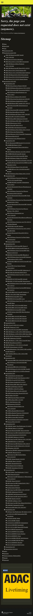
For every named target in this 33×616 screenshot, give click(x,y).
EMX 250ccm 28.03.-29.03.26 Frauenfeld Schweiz (17, 77)
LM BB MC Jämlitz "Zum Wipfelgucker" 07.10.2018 (19, 426)
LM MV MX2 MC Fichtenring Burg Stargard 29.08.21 (18, 336)
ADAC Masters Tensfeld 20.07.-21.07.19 (16, 382)
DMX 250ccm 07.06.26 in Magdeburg (14, 59)
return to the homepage (19, 33)
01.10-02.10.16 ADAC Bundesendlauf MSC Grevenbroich (17, 515)
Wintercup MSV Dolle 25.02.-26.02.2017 (16, 507)
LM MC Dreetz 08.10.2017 (13, 474)
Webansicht (29, 613)
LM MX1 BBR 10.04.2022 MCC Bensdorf (17, 318)
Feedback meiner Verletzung (13, 487)
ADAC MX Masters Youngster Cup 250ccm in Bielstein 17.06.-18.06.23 (17, 210)
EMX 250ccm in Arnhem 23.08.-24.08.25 (16, 97)
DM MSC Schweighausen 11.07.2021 (14, 347)
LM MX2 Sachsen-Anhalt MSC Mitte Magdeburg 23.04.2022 (18, 313)
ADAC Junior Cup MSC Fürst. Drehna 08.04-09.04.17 (19, 503)
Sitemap (11, 612)
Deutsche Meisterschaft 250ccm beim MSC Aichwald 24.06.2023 (19, 205)
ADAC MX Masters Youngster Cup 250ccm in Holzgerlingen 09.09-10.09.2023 (17, 192)
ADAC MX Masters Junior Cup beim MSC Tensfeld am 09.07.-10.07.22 (19, 284)
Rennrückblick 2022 (10, 244)
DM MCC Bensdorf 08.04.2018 (14, 463)
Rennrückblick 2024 (10, 140)
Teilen (5, 570)
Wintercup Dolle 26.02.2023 (13, 241)
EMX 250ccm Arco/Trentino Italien (15, 132)
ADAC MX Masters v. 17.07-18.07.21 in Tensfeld (17, 345)
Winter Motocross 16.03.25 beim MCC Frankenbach (19, 134)
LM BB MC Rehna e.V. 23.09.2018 (15, 428)
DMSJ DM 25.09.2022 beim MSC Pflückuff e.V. (18, 255)
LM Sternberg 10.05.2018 (13, 448)
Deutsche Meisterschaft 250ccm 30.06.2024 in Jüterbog (17, 148)
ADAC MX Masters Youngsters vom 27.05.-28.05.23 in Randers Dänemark (19, 223)
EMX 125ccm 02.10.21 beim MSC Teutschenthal (17, 329)
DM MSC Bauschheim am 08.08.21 (14, 342)
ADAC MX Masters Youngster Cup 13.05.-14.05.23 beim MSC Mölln (18, 229)
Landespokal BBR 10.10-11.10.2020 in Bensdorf (18, 371)
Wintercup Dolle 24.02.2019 (13, 422)
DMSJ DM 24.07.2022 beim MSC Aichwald (17, 279)
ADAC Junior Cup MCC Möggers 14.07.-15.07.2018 (19, 439)
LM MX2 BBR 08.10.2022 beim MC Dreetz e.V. (18, 248)
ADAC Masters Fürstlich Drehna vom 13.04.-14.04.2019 (15, 407)
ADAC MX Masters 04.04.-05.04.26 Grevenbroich (17, 75)
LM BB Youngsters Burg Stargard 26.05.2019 (17, 393)
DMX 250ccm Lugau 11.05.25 (14, 123)
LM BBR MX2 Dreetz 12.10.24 (14, 145)
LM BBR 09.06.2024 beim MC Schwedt (16, 154)
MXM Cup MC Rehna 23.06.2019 (15, 386)
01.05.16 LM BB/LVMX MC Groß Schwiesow (17, 538)
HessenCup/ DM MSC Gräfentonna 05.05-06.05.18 (18, 450)
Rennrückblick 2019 (10, 373)
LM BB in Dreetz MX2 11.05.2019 (15, 400)
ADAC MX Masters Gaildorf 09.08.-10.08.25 (17, 101)
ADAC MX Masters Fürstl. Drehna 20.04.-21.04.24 (18, 173)
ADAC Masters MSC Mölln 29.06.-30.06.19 (17, 384)
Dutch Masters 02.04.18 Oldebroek (15, 465)
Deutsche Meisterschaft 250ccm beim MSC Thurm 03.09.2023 (18, 197)
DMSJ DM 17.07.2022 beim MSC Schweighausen (18, 281)
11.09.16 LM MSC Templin (13, 520)
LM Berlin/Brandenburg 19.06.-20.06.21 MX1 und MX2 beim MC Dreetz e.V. (18, 350)
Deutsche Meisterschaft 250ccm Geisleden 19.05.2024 (19, 160)
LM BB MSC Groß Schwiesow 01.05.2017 (17, 494)
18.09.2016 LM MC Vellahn (13, 518)
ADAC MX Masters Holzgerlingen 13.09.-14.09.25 (18, 88)
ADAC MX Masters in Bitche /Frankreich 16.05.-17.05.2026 (15, 65)
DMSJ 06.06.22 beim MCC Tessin (15, 296)
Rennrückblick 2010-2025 (10, 81)
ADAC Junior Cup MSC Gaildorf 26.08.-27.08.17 (18, 483)
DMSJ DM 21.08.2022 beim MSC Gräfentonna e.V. (18, 270)
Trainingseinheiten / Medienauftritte (12, 555)
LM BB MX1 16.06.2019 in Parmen (15, 389)
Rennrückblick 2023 (10, 176)
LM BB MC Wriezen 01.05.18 (14, 452)
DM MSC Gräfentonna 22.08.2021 (13, 338)
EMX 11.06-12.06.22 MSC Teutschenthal (16, 294)
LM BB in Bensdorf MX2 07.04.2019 (15, 411)
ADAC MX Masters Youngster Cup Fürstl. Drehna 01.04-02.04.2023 (18, 238)
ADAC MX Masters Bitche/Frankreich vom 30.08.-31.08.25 (17, 93)
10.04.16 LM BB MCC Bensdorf (14, 542)
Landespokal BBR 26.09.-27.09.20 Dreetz (16, 367)
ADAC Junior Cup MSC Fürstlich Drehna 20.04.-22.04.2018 (16, 456)
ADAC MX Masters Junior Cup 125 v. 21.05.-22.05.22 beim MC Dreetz (19, 302)
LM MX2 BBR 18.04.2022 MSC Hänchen (16, 316)
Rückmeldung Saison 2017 (13, 485)
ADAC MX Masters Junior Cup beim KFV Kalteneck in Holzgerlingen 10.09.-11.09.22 (19, 258)
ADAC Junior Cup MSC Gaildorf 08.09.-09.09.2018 (19, 432)
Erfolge (5, 551)
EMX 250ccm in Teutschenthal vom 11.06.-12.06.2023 (15, 214)
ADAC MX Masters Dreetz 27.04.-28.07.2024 (17, 167)
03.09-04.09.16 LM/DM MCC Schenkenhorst (17, 523)
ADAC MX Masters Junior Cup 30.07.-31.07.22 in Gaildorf (18, 276)
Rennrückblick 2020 (10, 358)
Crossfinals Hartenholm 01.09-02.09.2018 (16, 435)
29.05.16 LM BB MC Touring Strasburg (16, 534)
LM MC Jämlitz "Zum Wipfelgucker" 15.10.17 (17, 472)
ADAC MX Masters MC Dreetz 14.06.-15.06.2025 (18, 114)
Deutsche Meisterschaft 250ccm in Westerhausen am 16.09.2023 (19, 188)
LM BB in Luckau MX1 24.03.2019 (15, 417)
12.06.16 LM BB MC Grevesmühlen (15, 531)
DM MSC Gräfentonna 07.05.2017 (15, 492)
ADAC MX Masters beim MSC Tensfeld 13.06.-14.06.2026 (15, 56)
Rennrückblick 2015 (10, 547)
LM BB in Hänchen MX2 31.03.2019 (15, 415)
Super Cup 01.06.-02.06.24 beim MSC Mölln (17, 156)
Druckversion (6, 612)
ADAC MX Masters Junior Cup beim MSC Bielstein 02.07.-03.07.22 (19, 289)
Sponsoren (6, 553)
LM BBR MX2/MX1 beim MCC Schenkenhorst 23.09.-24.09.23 (18, 183)
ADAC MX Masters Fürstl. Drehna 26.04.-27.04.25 (18, 129)
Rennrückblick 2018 (10, 424)
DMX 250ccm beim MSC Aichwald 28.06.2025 (18, 110)
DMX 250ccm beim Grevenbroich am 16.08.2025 (18, 99)
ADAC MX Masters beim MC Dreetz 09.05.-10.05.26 (18, 68)
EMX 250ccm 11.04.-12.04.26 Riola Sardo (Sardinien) (18, 72)
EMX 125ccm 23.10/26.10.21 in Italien (15, 325)
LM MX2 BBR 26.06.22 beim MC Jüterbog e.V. (18, 292)
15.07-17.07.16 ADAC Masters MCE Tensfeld (17, 527)
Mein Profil (6, 46)
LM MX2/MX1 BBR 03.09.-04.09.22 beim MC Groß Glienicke (19, 262)
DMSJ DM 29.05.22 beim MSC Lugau (16, 299)
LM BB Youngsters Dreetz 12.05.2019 (16, 397)
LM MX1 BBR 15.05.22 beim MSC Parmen (17, 305)
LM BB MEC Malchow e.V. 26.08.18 (15, 437)
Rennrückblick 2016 (10, 509)
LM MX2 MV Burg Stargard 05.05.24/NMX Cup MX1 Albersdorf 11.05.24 (19, 164)
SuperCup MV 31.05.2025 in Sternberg (16, 116)
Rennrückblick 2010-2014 (12, 549)
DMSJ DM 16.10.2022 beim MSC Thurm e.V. (17, 246)
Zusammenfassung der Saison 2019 (15, 375)
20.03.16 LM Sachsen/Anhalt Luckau (15, 544)
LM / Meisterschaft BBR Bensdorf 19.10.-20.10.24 (18, 143)
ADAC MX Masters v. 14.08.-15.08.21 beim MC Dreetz (18, 340)
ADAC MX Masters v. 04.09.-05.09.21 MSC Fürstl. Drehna (19, 334)
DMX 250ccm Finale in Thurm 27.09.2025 (17, 86)
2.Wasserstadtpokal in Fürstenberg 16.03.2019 (17, 419)
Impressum (6, 560)
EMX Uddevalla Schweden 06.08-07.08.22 (17, 272)
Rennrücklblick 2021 (10, 323)
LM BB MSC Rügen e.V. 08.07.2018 (15, 441)
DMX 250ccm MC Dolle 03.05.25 (15, 125)
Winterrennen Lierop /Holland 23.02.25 (16, 138)
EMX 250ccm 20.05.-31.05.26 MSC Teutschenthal (17, 61)
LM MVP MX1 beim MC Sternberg (15, 226)
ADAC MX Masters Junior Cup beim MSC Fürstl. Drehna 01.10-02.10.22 (18, 251)
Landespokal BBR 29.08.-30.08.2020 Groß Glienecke (19, 360)
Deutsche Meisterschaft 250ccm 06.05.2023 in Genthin (17, 234)
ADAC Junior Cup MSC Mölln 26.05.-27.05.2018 (18, 446)
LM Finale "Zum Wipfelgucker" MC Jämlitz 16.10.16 (19, 512)
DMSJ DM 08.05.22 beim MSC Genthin (16, 310)
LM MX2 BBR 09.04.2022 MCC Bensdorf (17, 321)
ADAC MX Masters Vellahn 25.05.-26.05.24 (17, 158)
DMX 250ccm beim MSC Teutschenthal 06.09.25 (18, 90)
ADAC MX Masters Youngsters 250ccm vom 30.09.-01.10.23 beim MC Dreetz (17, 179)
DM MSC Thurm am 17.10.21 (12, 327)
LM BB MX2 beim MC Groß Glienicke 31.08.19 (18, 378)
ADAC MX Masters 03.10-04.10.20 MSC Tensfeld (18, 369)
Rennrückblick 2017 (10, 470)
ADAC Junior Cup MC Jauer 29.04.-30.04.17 (17, 496)
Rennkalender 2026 (8, 50)
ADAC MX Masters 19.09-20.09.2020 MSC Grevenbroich (17, 363)
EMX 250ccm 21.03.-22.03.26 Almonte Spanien (17, 79)
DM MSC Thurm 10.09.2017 (13, 481)
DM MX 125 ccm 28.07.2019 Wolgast (16, 380)
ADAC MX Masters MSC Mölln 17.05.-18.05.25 (18, 121)
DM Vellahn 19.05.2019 (12, 395)
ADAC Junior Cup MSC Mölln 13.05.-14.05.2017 (18, 490)
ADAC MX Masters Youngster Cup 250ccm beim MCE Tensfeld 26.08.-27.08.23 (19, 201)
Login (30, 612)
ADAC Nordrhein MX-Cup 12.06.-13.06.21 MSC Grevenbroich (17, 355)
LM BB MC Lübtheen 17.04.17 (14, 501)
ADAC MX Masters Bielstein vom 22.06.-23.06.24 (18, 151)
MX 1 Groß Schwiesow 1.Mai (14, 402)
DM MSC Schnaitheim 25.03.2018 (15, 468)
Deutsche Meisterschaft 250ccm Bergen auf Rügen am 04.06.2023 (19, 219)
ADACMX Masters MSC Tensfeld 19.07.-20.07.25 (18, 103)
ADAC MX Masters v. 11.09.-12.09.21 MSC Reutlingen (18, 331)
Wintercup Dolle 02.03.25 (13, 136)
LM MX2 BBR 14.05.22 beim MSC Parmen (17, 307)
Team (5, 48)
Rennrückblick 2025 (10, 83)
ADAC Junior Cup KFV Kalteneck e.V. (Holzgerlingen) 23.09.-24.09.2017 (19, 478)
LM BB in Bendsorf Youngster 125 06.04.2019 (18, 413)
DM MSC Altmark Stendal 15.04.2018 (16, 459)
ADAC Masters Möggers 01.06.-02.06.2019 (17, 391)
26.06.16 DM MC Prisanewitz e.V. (15, 529)
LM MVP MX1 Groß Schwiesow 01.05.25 (16, 127)
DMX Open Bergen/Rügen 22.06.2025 (16, 112)
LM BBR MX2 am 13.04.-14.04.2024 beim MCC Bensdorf (18, 170)
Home (5, 44)
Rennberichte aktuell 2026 (10, 53)
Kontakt (6, 558)
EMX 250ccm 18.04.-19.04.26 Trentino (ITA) (16, 70)
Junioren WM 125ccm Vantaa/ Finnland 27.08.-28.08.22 (16, 267)
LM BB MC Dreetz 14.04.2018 (14, 461)
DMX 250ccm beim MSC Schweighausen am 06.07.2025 (17, 107)
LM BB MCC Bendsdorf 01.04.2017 (15, 505)
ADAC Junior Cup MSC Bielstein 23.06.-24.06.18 (18, 443)
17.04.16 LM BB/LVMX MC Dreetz (15, 540)
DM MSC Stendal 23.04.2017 (14, 498)
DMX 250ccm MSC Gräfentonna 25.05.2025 (17, 119)
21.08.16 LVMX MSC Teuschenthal (15, 525)
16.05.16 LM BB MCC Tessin (14, 536)
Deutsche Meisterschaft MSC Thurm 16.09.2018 (18, 430)
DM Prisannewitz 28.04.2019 (13, 404)
